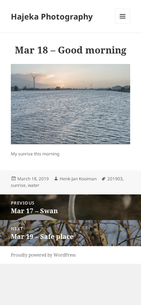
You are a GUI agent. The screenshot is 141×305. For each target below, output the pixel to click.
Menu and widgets (122, 23)
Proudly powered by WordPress (43, 255)
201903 (115, 179)
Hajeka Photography (52, 16)
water (33, 185)
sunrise (18, 185)
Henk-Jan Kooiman (78, 179)
